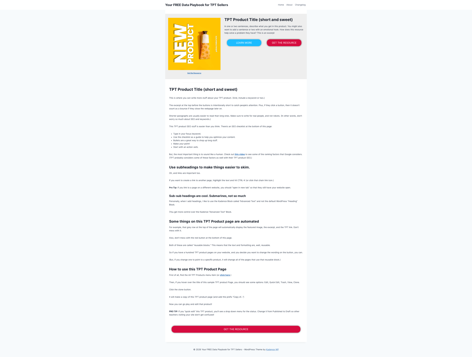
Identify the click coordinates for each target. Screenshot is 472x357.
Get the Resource (194, 73)
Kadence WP (272, 349)
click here (225, 275)
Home (281, 5)
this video (240, 154)
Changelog (300, 5)
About (289, 5)
